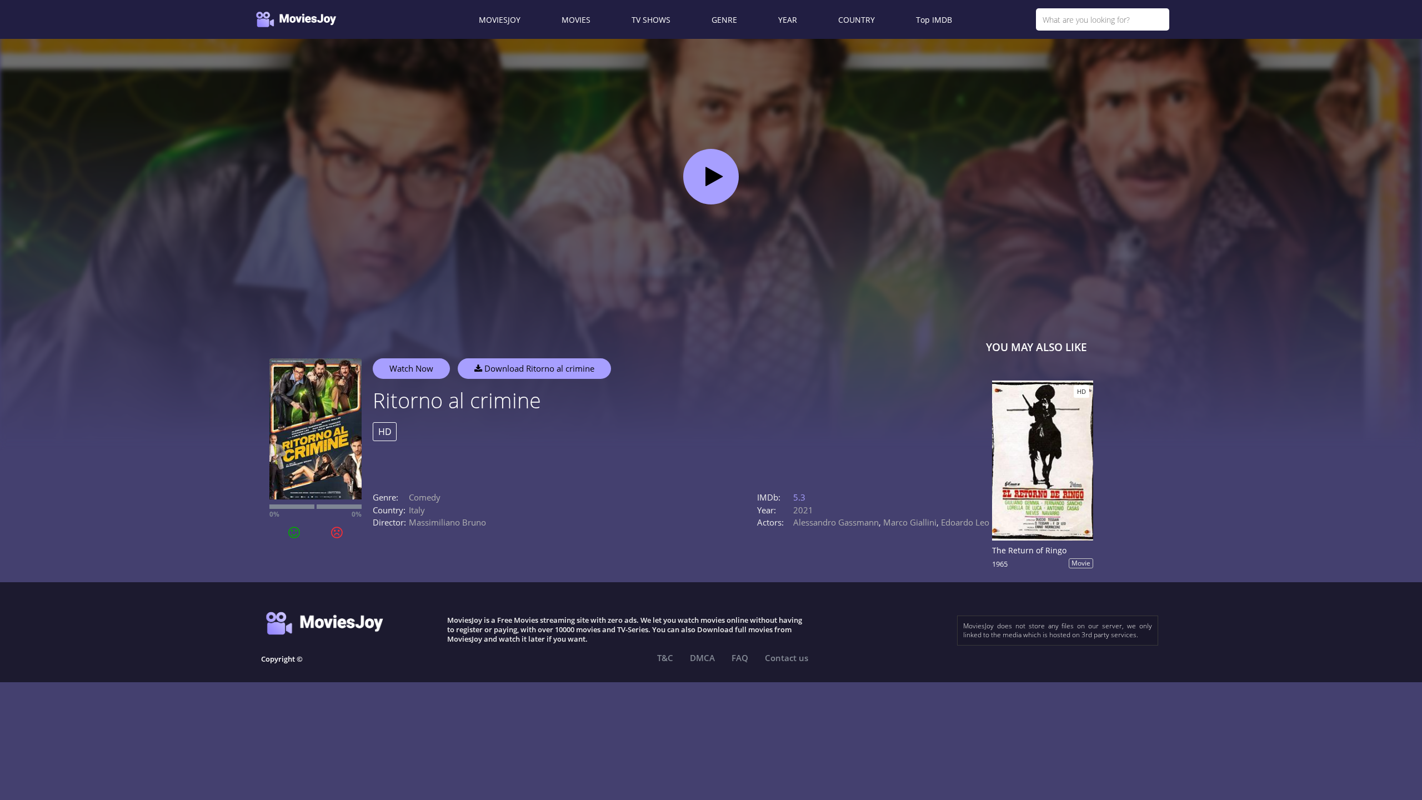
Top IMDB (934, 19)
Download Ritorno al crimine (538, 368)
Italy (417, 510)
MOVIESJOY (499, 19)
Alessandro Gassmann (836, 522)
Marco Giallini (910, 522)
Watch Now (411, 368)
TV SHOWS (651, 19)
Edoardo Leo (965, 522)
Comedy (424, 497)
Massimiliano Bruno (447, 522)
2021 (803, 510)
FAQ (740, 657)
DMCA (702, 657)
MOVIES (576, 19)
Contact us (786, 657)
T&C (665, 657)
